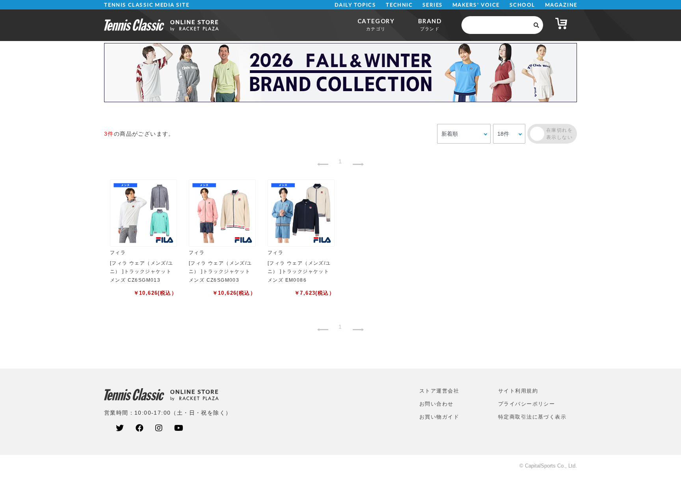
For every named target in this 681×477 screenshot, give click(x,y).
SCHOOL (522, 4)
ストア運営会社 (439, 390)
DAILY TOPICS (355, 4)
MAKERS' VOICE (476, 4)
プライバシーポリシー (526, 403)
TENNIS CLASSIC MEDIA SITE (147, 4)
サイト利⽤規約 (518, 390)
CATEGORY (375, 24)
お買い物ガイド (439, 416)
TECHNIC (399, 4)
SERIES (432, 4)
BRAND (429, 24)
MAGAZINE (561, 4)
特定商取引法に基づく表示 (532, 416)
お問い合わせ (436, 403)
